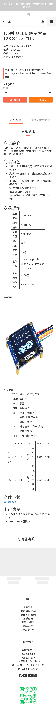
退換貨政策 (28, 626)
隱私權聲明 (28, 630)
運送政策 (28, 618)
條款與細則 (28, 622)
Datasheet (9, 502)
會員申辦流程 (28, 611)
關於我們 (28, 607)
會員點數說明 (28, 615)
